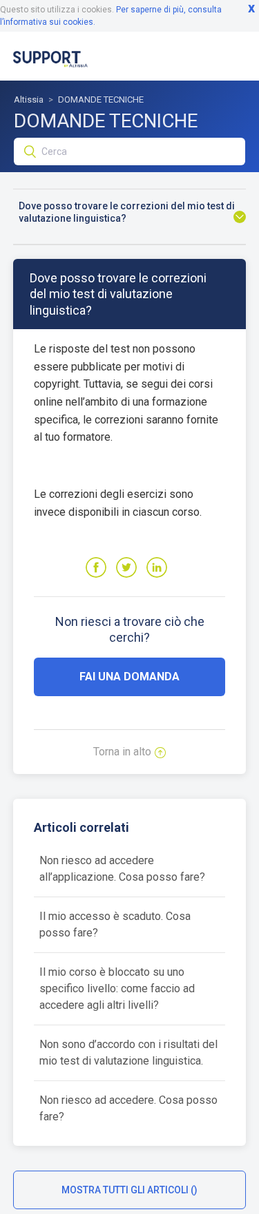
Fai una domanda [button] (129, 676)
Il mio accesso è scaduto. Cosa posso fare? (115, 924)
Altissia (29, 99)
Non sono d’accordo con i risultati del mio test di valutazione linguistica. (128, 1052)
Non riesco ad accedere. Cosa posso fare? (128, 1108)
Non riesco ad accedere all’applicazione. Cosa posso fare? (122, 868)
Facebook (96, 567)
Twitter (126, 567)
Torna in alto (122, 751)
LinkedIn (156, 567)
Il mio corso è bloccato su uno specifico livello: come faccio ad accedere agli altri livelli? (117, 988)
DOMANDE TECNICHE (101, 99)
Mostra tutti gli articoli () (129, 1189)
